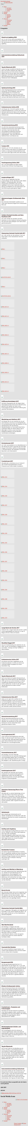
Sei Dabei (9, 8)
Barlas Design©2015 (20, 1124)
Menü (2, 4)
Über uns (6, 18)
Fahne (8, 22)
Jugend (5, 13)
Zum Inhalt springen (5, 1)
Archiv (8, 10)
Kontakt (5, 25)
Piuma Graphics (18, 1123)
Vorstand (9, 16)
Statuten (8, 24)
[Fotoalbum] (7, 246)
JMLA (8, 17)
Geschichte (9, 20)
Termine (5, 12)
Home (5, 6)
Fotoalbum (9, 9)
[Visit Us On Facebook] (21, 1099)
